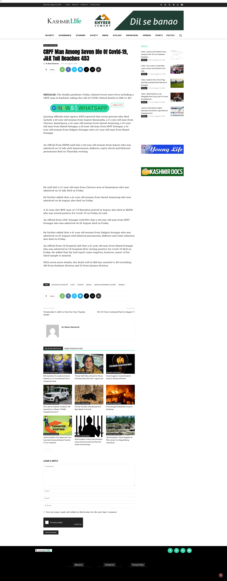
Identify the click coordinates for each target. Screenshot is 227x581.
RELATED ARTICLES (53, 349)
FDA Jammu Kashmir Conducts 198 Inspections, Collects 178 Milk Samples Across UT (56, 409)
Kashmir (122, 285)
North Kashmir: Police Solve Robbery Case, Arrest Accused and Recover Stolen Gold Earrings (88, 442)
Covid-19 (80, 285)
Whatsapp (92, 108)
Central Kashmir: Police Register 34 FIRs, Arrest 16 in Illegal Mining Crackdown (119, 440)
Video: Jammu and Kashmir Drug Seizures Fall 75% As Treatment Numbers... (153, 54)
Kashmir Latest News (50, 45)
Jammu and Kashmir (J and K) (105, 285)
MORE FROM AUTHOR (74, 349)
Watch (144, 46)
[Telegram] (80, 69)
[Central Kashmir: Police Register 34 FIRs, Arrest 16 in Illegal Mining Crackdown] (120, 425)
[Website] (173, 5)
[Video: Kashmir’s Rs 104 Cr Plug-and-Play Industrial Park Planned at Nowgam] (177, 83)
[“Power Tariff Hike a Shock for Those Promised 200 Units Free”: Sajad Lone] (89, 364)
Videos (144, 60)
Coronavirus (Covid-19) (59, 285)
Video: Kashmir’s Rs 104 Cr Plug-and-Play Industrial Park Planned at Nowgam (154, 82)
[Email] (92, 69)
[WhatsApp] (178, 5)
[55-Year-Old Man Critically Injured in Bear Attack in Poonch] (89, 395)
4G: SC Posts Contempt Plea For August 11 (116, 312)
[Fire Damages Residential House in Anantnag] (120, 395)
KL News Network (52, 64)
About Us (78, 565)
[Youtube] (182, 5)
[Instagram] (165, 5)
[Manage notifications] (221, 575)
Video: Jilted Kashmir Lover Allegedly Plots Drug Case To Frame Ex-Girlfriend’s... (154, 96)
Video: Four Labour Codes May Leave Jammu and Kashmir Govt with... (153, 68)
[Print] (98, 69)
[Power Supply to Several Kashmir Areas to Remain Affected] (120, 364)
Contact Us (109, 565)
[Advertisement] (89, 83)
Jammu (89, 285)
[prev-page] (45, 449)
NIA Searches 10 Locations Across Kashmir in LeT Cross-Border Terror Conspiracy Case (56, 378)
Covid (72, 285)
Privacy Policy (138, 565)
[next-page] (49, 449)
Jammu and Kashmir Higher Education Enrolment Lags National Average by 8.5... (154, 110)
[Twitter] (169, 5)
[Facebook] (161, 5)
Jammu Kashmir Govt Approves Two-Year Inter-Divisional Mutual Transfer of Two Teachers (57, 440)
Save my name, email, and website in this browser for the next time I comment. (81, 512)
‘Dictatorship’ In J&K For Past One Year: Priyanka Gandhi (64, 313)
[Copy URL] (86, 69)
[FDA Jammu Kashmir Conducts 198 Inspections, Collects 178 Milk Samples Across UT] (57, 395)
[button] (180, 35)
